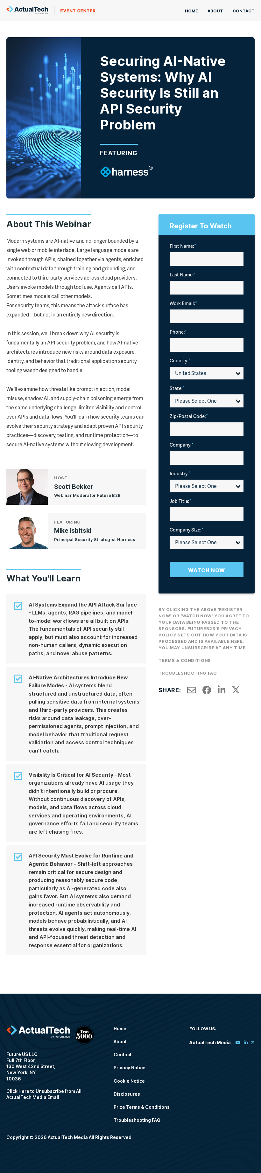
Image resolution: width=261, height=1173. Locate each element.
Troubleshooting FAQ (188, 673)
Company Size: (186, 529)
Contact (244, 10)
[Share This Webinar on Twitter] (236, 690)
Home (191, 10)
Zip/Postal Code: (189, 416)
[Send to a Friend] (191, 690)
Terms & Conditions (185, 660)
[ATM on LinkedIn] (246, 1042)
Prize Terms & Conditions (142, 1107)
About (215, 10)
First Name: (183, 245)
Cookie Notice (129, 1081)
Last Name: (183, 274)
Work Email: (183, 303)
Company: (182, 444)
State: (177, 388)
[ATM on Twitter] (253, 1042)
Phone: (178, 331)
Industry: (180, 473)
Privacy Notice (129, 1067)
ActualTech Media (50, 10)
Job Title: (180, 500)
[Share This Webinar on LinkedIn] (222, 690)
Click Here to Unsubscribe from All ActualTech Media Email (43, 1094)
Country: (180, 360)
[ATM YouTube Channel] (238, 1042)
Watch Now (206, 570)
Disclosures (127, 1094)
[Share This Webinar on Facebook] (206, 690)
